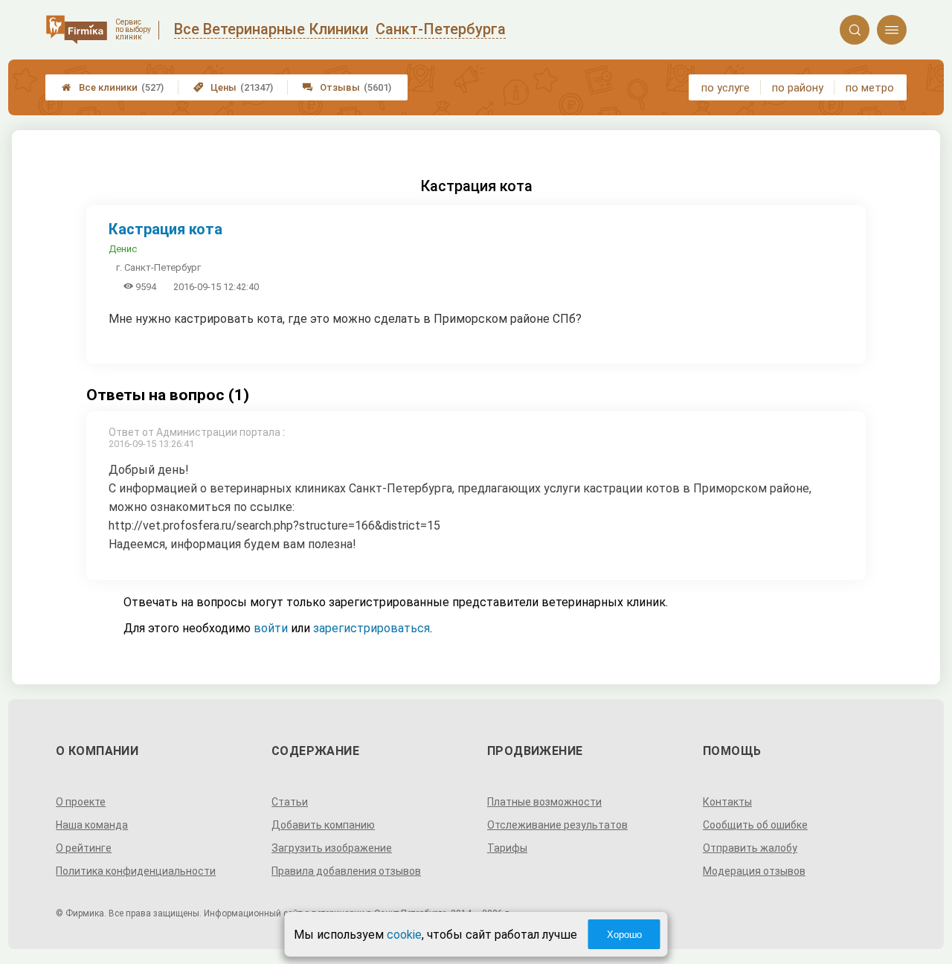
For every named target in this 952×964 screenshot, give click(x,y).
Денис (123, 248)
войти (271, 628)
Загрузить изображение (331, 848)
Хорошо (624, 934)
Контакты (727, 802)
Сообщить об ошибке (755, 825)
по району (797, 87)
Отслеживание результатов (557, 825)
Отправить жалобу (750, 848)
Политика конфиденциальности (136, 871)
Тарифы (507, 848)
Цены (233, 87)
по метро (870, 87)
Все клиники (113, 87)
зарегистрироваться (371, 628)
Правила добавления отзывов (346, 871)
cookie (404, 935)
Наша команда (92, 825)
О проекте (81, 802)
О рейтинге (84, 848)
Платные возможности (544, 802)
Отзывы (347, 87)
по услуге (725, 87)
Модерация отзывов (754, 871)
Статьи (289, 802)
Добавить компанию (323, 825)
